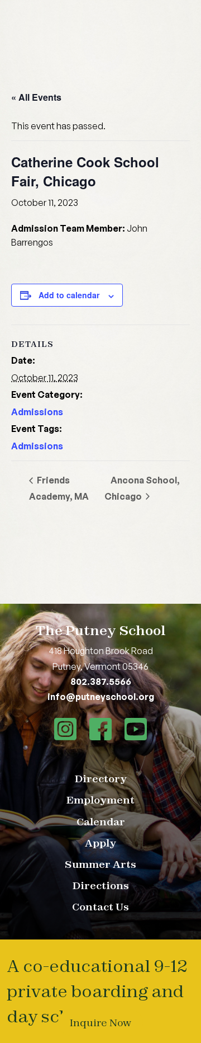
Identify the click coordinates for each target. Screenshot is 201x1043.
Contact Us (100, 906)
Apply (100, 843)
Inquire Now (100, 1022)
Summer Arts (100, 864)
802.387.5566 (100, 681)
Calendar (100, 821)
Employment (100, 799)
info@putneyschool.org (100, 696)
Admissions (37, 411)
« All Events (36, 97)
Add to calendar (69, 294)
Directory (101, 778)
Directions (101, 885)
